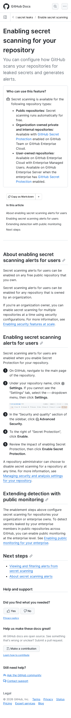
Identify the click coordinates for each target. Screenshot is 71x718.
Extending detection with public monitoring (32, 496)
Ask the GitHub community (24, 675)
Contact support (17, 681)
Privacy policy (11, 617)
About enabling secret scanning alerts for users (32, 257)
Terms (36, 699)
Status (60, 699)
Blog (41, 703)
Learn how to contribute (16, 655)
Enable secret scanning (53, 17)
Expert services (25, 703)
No (29, 611)
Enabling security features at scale (29, 324)
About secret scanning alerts (30, 576)
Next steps (15, 556)
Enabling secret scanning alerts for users (32, 340)
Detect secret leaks (20, 17)
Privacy (48, 699)
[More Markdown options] (38, 197)
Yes (13, 611)
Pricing (7, 703)
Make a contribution (23, 648)
